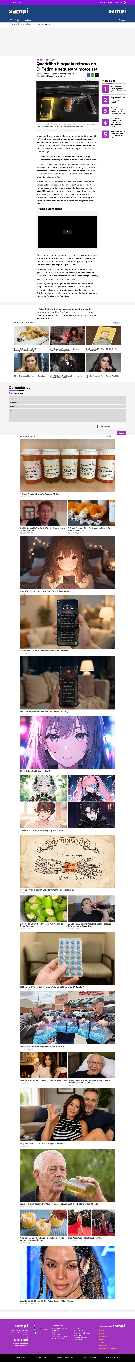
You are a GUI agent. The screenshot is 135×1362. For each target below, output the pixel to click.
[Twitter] (97, 75)
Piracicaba (103, 1345)
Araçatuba (103, 1330)
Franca (101, 1339)
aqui (48, 156)
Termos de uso (41, 1357)
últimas (18, 20)
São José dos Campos (107, 1348)
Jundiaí (101, 1342)
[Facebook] (88, 75)
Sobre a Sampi (20, 1357)
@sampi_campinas (41, 1328)
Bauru (101, 1333)
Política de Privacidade (65, 1357)
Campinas (103, 1336)
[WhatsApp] (92, 75)
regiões (28, 20)
